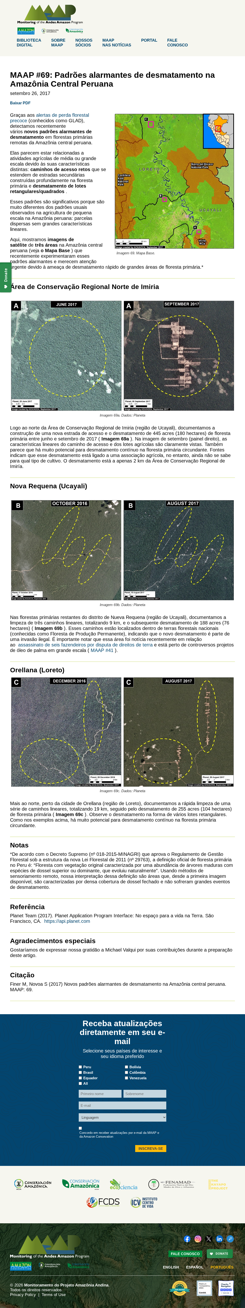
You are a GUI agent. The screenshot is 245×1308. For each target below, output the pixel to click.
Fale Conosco (185, 1254)
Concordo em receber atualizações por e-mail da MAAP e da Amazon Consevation (119, 1134)
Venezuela (137, 1078)
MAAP (116, 42)
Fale (177, 42)
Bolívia (135, 1067)
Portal (149, 40)
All (85, 1083)
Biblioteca (29, 42)
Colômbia (137, 1072)
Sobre (58, 42)
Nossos (83, 42)
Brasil (88, 1072)
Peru (87, 1067)
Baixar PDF (20, 103)
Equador (90, 1078)
